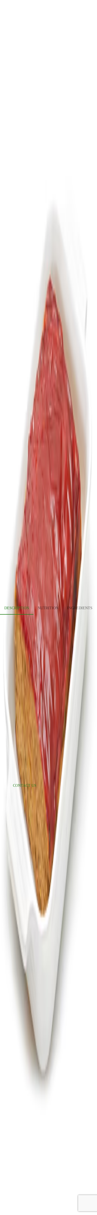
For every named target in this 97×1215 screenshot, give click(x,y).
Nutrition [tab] (48, 608)
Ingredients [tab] (79, 608)
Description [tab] (16, 608)
